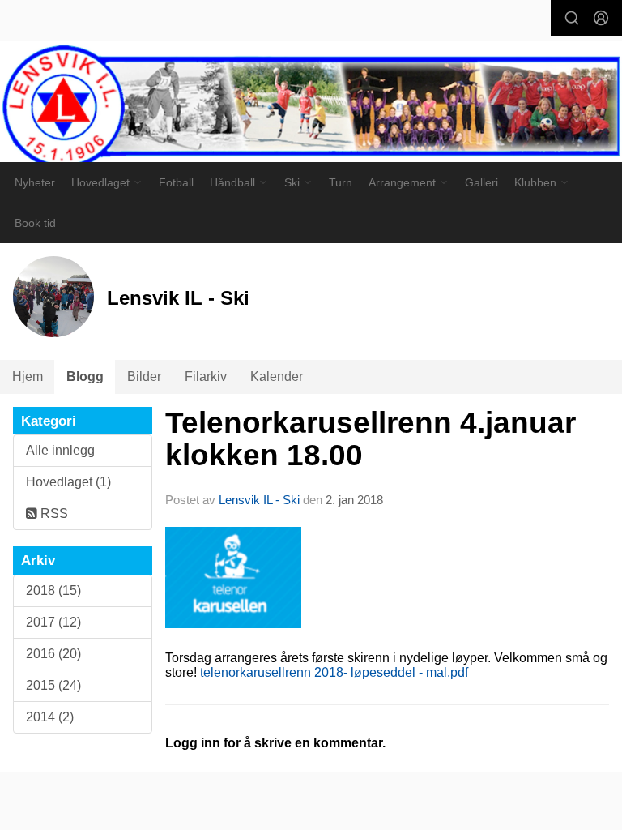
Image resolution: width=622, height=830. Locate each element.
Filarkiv (206, 376)
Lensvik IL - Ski (259, 500)
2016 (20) (53, 654)
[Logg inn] (601, 17)
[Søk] (571, 17)
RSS (52, 513)
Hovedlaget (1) (68, 482)
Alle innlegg (60, 450)
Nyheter (35, 182)
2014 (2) (50, 717)
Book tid (35, 222)
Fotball (176, 182)
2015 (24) (53, 685)
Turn (340, 182)
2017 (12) (53, 622)
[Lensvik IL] (311, 108)
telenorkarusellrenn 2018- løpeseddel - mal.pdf (334, 672)
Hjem (27, 376)
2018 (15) (53, 590)
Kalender (276, 376)
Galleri (481, 182)
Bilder (144, 376)
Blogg (85, 376)
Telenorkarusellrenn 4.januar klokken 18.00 (370, 439)
